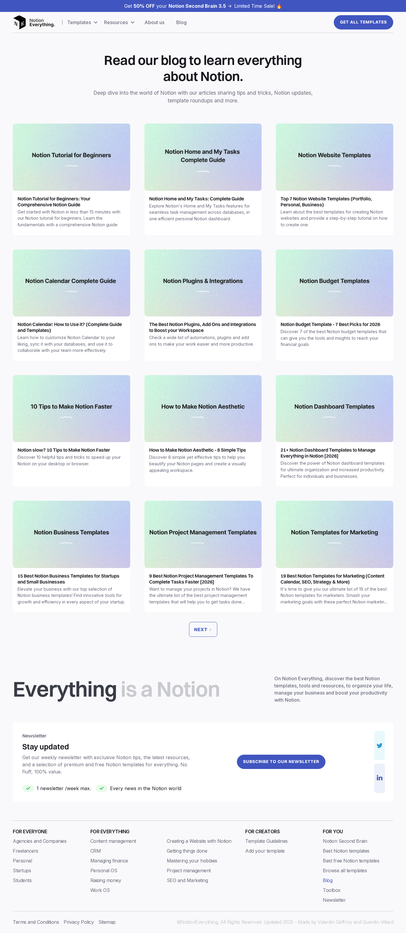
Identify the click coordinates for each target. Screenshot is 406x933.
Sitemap (107, 922)
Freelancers (25, 851)
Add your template (265, 851)
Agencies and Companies (39, 841)
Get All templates (363, 22)
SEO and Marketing (187, 880)
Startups (22, 870)
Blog (181, 22)
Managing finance (109, 861)
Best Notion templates (346, 851)
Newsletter (334, 900)
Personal (22, 861)
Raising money (105, 880)
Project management (189, 870)
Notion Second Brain (345, 841)
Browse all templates (345, 870)
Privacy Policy (79, 922)
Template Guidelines (266, 841)
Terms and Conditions (36, 922)
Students (22, 880)
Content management (113, 841)
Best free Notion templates (351, 861)
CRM (95, 851)
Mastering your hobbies (192, 861)
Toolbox (332, 890)
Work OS (100, 890)
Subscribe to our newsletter (281, 761)
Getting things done (187, 851)
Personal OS (103, 870)
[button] (83, 22)
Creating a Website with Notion (199, 841)
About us (154, 22)
